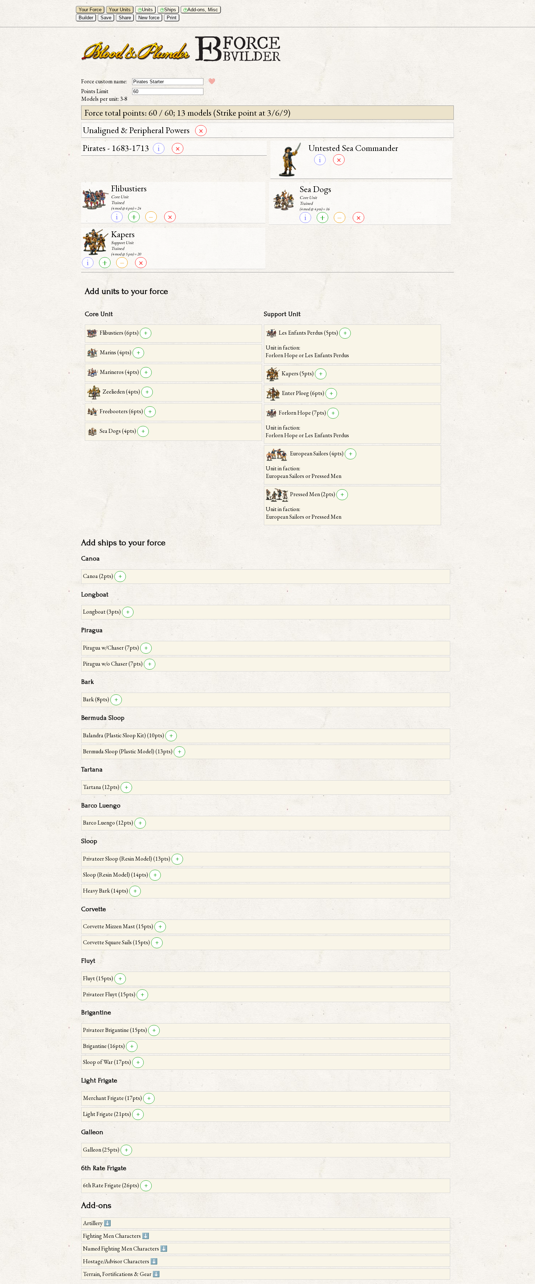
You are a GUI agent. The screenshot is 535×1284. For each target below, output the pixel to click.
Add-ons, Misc (201, 9)
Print (172, 17)
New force (148, 17)
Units (146, 9)
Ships (169, 9)
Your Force (90, 9)
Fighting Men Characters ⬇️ (116, 1236)
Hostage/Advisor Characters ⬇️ (120, 1261)
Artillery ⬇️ (97, 1223)
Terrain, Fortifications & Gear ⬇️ (121, 1274)
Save (105, 17)
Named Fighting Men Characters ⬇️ (125, 1248)
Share (125, 17)
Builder (86, 17)
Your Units (120, 9)
